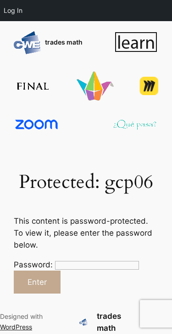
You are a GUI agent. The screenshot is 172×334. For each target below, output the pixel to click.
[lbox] (136, 42)
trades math (64, 42)
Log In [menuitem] (13, 10)
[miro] (148, 86)
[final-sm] (32, 86)
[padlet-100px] (95, 86)
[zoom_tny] (37, 124)
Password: (34, 264)
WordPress (16, 327)
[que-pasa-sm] (135, 124)
